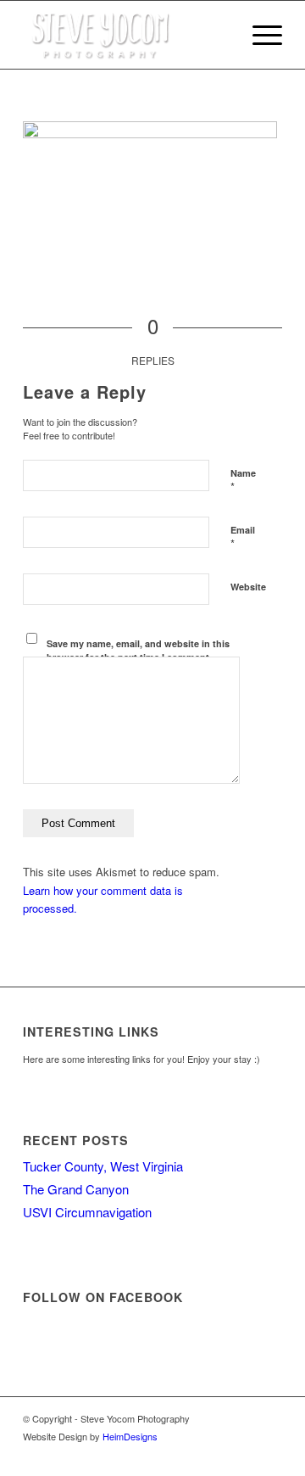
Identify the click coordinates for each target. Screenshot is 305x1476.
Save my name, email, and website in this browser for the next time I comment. (138, 650)
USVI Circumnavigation (87, 1212)
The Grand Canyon (76, 1189)
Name (243, 481)
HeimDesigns (130, 1436)
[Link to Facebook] (218, 1455)
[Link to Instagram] (244, 1455)
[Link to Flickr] (269, 1455)
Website (248, 586)
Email (242, 537)
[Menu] (259, 35)
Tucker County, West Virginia (103, 1166)
